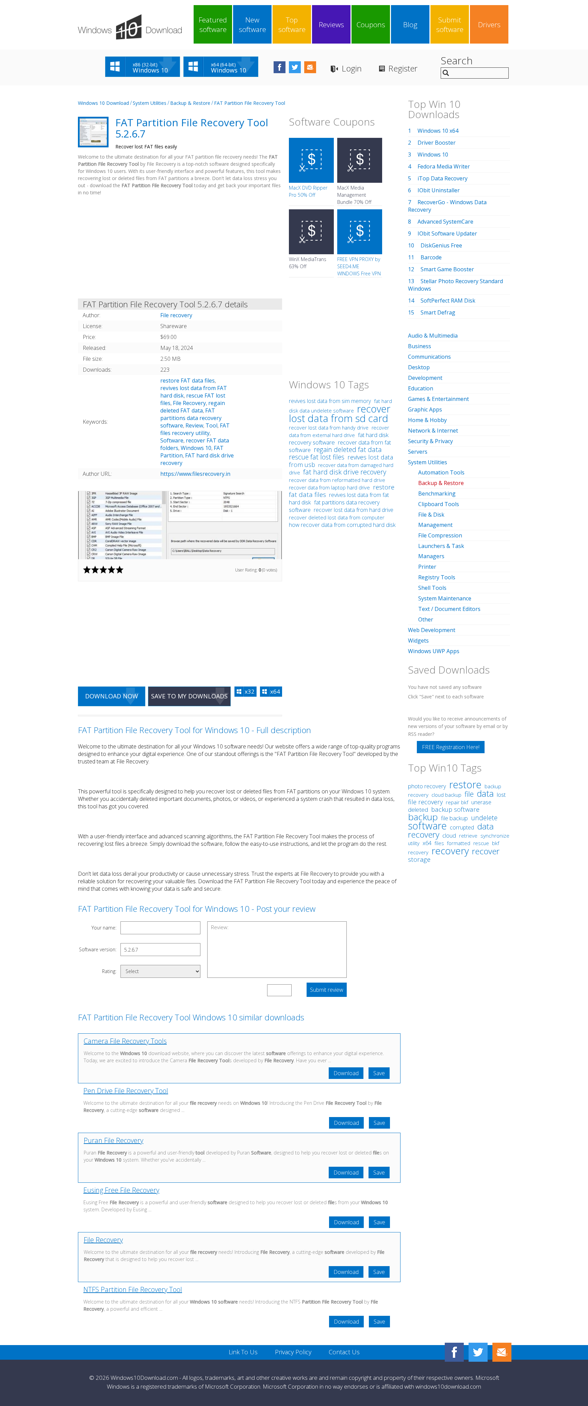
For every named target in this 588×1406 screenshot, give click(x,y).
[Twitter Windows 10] (478, 1352)
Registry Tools (436, 577)
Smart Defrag (438, 312)
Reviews (331, 24)
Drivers (489, 24)
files (439, 843)
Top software (292, 24)
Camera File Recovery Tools (125, 1041)
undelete (484, 817)
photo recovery (427, 786)
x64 (427, 843)
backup (423, 817)
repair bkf (457, 802)
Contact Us (344, 1352)
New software (252, 24)
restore (465, 784)
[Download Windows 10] (130, 26)
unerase (481, 802)
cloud (449, 835)
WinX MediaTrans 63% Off (307, 263)
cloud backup (446, 794)
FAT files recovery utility (195, 429)
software (427, 825)
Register (403, 68)
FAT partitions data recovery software (191, 418)
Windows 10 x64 (438, 130)
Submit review (326, 989)
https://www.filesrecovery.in (195, 474)
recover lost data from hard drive (353, 510)
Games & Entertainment (438, 399)
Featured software (213, 24)
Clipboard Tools (438, 504)
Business (419, 346)
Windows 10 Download (103, 103)
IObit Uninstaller (439, 190)
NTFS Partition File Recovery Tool (132, 1289)
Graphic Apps (425, 409)
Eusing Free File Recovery (121, 1190)
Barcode (431, 257)
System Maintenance (444, 598)
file (469, 794)
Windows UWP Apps (433, 651)
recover (486, 851)
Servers (417, 451)
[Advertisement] (180, 248)
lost (501, 794)
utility (414, 843)
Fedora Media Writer (444, 166)
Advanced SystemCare (445, 221)
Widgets (418, 640)
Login (352, 68)
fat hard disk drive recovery (344, 471)
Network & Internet (433, 430)
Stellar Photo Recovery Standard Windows (455, 284)
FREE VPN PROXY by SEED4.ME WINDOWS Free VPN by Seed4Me (359, 270)
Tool (211, 425)
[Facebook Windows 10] (454, 1352)
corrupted (462, 827)
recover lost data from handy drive (329, 427)
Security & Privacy (430, 441)
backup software (455, 809)
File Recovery (189, 403)
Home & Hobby (427, 420)
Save (379, 1073)
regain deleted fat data (348, 449)
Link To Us (243, 1352)
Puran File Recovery (113, 1140)
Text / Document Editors (449, 609)
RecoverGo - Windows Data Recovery (447, 205)
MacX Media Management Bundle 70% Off (354, 194)
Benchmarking (437, 493)
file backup (454, 818)
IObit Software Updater (447, 233)
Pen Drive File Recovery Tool (125, 1090)
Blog (410, 24)
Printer (427, 566)
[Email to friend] (310, 67)
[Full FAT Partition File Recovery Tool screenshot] (180, 525)
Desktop (419, 367)
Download (346, 1073)
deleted (418, 809)
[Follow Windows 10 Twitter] (295, 67)
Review (194, 425)
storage (419, 859)
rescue (481, 843)
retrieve (468, 835)
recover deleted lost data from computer (337, 517)
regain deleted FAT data (192, 406)
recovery (450, 850)
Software (171, 440)
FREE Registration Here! (450, 747)
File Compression (440, 535)
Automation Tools (441, 472)
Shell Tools (432, 588)
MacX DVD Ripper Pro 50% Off (308, 191)
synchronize (494, 835)
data (485, 793)
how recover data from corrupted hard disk (342, 525)
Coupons (371, 24)
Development (425, 378)
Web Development (431, 630)
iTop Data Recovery (443, 178)
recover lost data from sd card (339, 413)
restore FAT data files (187, 380)
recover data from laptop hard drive (329, 487)
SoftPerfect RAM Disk (448, 300)
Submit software (449, 24)
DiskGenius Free (441, 245)
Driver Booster (437, 142)
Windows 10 (196, 448)
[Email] (502, 1352)
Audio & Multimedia (433, 335)
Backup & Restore (190, 103)
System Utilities (149, 103)
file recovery (425, 802)
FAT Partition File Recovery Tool (249, 103)
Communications (429, 356)
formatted (458, 843)
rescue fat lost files (316, 457)
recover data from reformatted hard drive (337, 479)
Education (420, 388)
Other (425, 619)
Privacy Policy (293, 1352)
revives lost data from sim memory (330, 401)
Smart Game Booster (447, 269)
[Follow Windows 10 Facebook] (279, 67)
